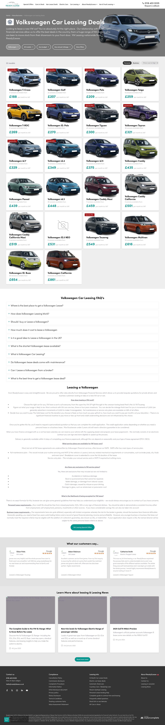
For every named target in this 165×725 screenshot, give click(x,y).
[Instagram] (17, 691)
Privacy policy (53, 692)
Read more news (82, 659)
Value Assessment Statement (59, 704)
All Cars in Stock (94, 704)
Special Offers (28, 4)
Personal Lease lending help (99, 692)
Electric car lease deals (97, 681)
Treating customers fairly (57, 701)
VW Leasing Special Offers (82, 527)
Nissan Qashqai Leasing (97, 690)
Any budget (43, 47)
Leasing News (146, 687)
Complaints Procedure (56, 684)
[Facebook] (7, 691)
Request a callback (152, 6)
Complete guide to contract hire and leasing (104, 695)
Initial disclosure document (58, 690)
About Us (144, 678)
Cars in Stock (39, 4)
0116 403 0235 (11, 678)
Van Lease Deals (52, 4)
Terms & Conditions (55, 698)
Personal (127, 63)
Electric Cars (63, 4)
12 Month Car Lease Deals (98, 678)
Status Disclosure (55, 695)
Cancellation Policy (55, 678)
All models (27, 47)
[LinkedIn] (21, 691)
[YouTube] (26, 691)
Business (136, 63)
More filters (80, 47)
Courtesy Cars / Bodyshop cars (100, 687)
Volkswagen (12, 47)
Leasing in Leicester (148, 684)
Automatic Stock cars (96, 684)
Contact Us (145, 681)
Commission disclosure (57, 681)
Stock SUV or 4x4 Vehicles (98, 701)
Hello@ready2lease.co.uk (15, 684)
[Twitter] (12, 691)
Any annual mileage (61, 47)
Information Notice (55, 687)
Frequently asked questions (98, 698)
